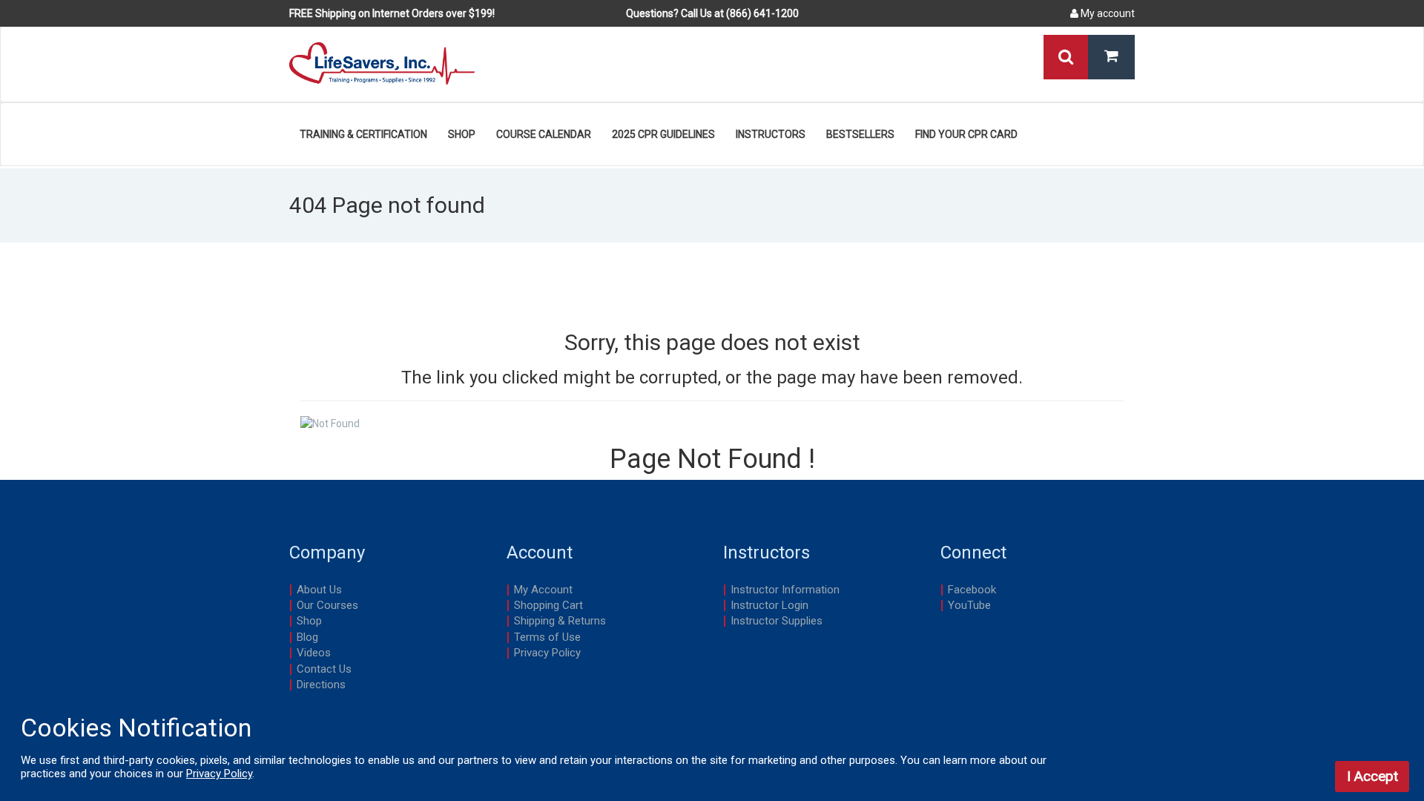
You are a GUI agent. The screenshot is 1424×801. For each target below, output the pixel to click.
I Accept (1372, 776)
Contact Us (324, 669)
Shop (461, 134)
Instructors (770, 134)
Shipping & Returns (560, 620)
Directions (321, 684)
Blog (307, 637)
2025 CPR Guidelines (663, 134)
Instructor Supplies (777, 620)
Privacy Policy (547, 652)
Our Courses (327, 605)
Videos (314, 652)
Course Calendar (543, 134)
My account (1106, 13)
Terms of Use (547, 637)
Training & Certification (363, 134)
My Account (543, 589)
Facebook (972, 589)
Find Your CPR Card (966, 134)
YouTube (969, 605)
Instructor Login (769, 605)
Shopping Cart (548, 605)
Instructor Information (785, 589)
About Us (319, 589)
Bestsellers (860, 134)
